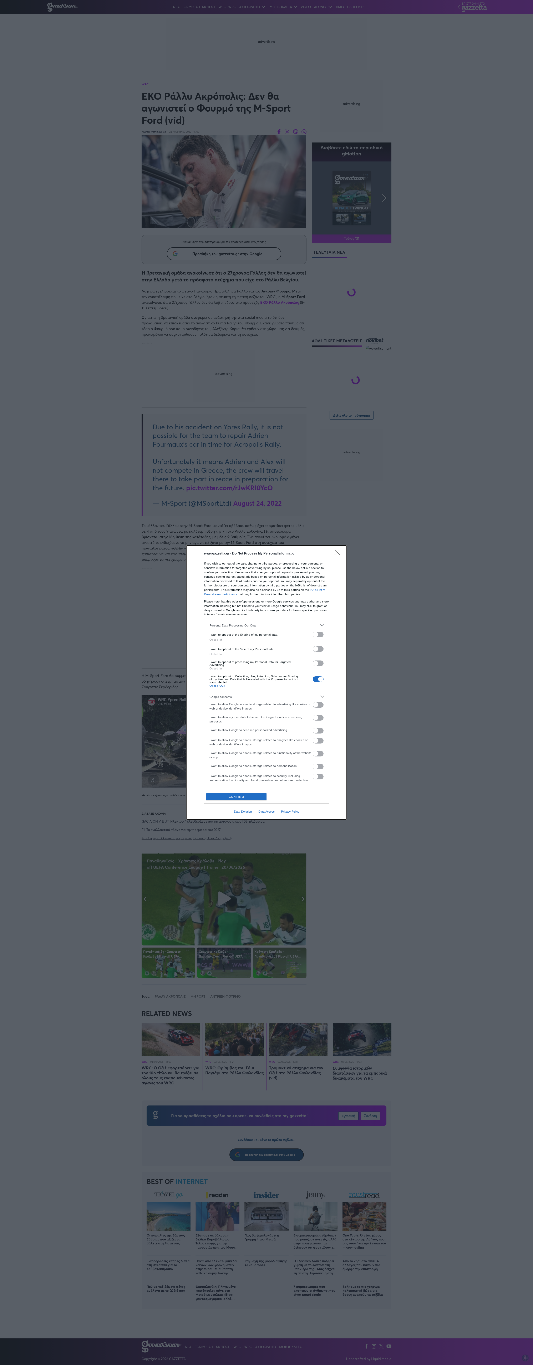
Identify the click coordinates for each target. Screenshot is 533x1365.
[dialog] (266, 682)
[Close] (338, 554)
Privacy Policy (290, 811)
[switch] (318, 634)
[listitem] (266, 625)
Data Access (266, 811)
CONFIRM (236, 796)
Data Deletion (243, 811)
